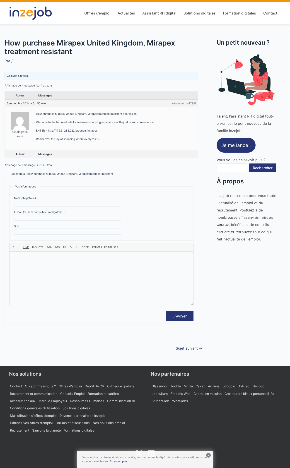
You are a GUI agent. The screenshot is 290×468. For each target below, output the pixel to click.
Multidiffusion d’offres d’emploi (33, 416)
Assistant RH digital (159, 13)
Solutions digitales (200, 13)
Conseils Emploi (72, 394)
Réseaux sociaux (23, 401)
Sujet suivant (189, 348)
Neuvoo (258, 386)
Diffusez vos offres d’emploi (31, 423)
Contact (270, 13)
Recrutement (19, 430)
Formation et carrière (103, 394)
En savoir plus (118, 461)
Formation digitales (239, 13)
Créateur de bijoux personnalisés (249, 394)
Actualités (126, 13)
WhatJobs (180, 401)
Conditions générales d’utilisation (35, 408)
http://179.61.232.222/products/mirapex (72, 130)
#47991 (191, 103)
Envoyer (179, 316)
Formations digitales (79, 430)
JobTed (243, 386)
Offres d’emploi (97, 13)
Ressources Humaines (87, 401)
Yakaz (200, 386)
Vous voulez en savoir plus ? (241, 160)
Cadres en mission (207, 394)
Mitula (188, 386)
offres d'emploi (249, 217)
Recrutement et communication (33, 394)
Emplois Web (181, 394)
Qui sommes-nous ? (40, 386)
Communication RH (121, 401)
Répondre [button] (178, 103)
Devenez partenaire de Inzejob (82, 416)
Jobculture (160, 394)
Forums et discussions (73, 423)
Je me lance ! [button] (236, 145)
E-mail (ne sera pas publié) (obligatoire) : (39, 212)
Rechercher (263, 168)
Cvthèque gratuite (120, 386)
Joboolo (228, 386)
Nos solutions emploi (109, 423)
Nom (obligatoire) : (25, 198)
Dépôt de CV (94, 386)
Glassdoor (159, 386)
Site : (17, 226)
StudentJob (160, 401)
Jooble (175, 386)
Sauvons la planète (46, 430)
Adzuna (214, 386)
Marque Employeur (53, 401)
